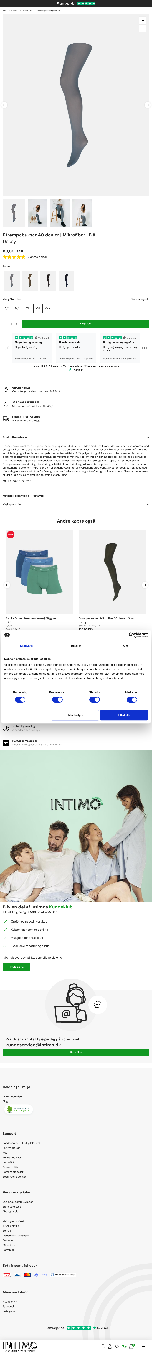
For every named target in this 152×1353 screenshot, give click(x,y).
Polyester (8, 1240)
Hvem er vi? (10, 1301)
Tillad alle (124, 715)
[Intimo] (20, 1346)
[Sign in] (110, 1346)
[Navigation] (143, 1346)
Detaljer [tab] (76, 645)
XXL (38, 308)
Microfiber (9, 1245)
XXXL (48, 308)
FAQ (5, 1152)
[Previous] (4, 105)
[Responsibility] (124, 1346)
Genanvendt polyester (16, 1235)
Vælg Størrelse (12, 299)
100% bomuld (11, 1225)
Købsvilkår (9, 1162)
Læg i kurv (85, 323)
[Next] (148, 105)
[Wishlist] (117, 1346)
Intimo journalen (12, 1096)
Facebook (8, 1306)
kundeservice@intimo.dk (33, 1045)
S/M (7, 308)
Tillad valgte (75, 715)
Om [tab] (125, 645)
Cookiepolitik (10, 1167)
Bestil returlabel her (14, 1176)
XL (27, 308)
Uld (5, 1216)
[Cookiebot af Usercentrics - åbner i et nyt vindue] (131, 635)
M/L (17, 308)
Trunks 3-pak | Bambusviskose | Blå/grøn (31, 618)
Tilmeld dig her (16, 966)
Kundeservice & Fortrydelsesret (21, 1143)
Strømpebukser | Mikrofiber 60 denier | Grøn (106, 618)
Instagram (9, 1311)
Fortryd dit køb (11, 1147)
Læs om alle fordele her (47, 957)
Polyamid (8, 1250)
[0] (131, 1346)
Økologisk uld (11, 1211)
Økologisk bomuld (13, 1221)
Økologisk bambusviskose (18, 1201)
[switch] (57, 700)
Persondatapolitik (13, 1172)
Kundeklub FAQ (12, 1157)
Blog (5, 1101)
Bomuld (7, 1230)
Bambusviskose (12, 1206)
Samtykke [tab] (26, 645)
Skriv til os (76, 1052)
